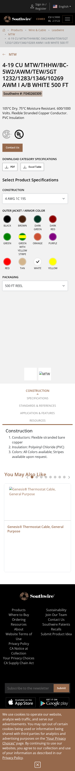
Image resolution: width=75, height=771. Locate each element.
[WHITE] (37, 262)
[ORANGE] (37, 237)
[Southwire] (18, 19)
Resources (19, 624)
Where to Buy (19, 615)
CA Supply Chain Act (19, 663)
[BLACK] (7, 219)
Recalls (56, 629)
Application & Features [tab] (37, 413)
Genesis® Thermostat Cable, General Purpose (35, 529)
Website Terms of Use (19, 636)
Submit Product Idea (56, 634)
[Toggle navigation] (67, 19)
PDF (12, 166)
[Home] (3, 30)
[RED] (7, 262)
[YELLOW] (53, 262)
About (18, 629)
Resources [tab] (38, 420)
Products (17, 30)
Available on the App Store (21, 702)
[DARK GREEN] (37, 219)
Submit (61, 688)
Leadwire (58, 30)
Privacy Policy (12, 758)
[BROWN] (22, 219)
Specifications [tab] (37, 398)
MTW (11, 34)
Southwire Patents (56, 624)
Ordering (19, 619)
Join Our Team (56, 615)
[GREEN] (7, 237)
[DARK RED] (53, 219)
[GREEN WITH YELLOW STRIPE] (22, 237)
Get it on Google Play (54, 702)
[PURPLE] (53, 237)
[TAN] (22, 262)
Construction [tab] (37, 391)
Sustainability (56, 610)
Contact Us (12, 147)
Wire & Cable (37, 30)
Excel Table (34, 166)
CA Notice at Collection (19, 651)
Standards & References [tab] (37, 405)
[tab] (32, 477)
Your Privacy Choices (18, 658)
